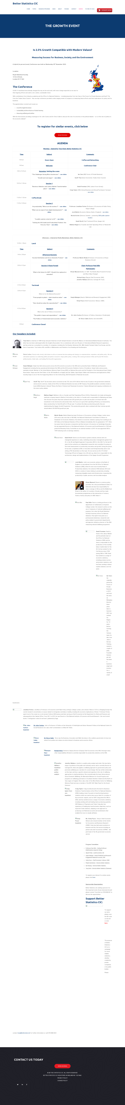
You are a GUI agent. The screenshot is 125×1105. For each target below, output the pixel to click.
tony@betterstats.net (24, 1033)
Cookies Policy (62, 1080)
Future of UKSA (89, 9)
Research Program (44, 9)
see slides (63, 174)
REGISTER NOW (62, 135)
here (94, 877)
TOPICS (34, 9)
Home (28, 9)
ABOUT (60, 9)
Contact (73, 9)
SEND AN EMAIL (62, 1066)
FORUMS (66, 9)
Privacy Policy (62, 1078)
